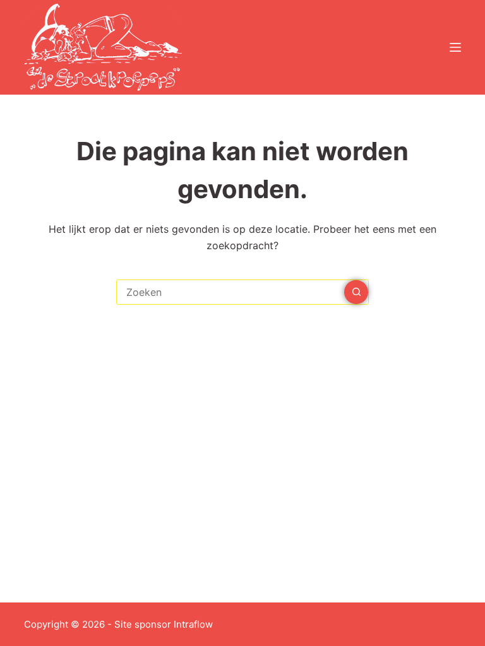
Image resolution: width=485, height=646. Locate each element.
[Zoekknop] (356, 292)
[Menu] (455, 47)
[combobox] (230, 292)
